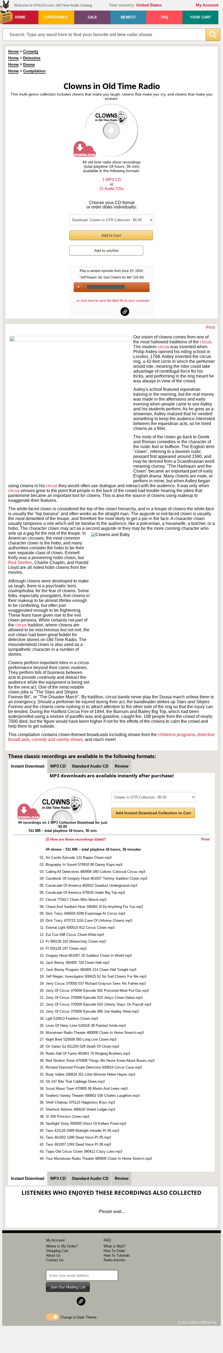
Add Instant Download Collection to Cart (153, 813)
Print (210, 327)
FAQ (164, 17)
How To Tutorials (117, 1255)
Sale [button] (92, 17)
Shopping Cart (57, 1251)
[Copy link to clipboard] (124, 311)
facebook (98, 311)
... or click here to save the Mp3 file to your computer (111, 301)
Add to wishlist (106, 250)
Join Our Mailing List (67, 1287)
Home (20, 17)
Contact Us (55, 1260)
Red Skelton (20, 562)
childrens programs (176, 734)
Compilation (34, 71)
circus (205, 342)
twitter (111, 311)
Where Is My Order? (62, 1246)
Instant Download (27, 766)
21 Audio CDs (111, 188)
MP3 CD (58, 766)
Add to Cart (111, 235)
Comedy (30, 51)
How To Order (114, 1251)
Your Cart (200, 17)
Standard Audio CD (90, 766)
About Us (53, 1255)
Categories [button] (56, 17)
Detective (32, 58)
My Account (207, 5)
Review (122, 766)
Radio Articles (114, 1260)
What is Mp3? (114, 1246)
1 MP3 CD (111, 179)
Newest (128, 17)
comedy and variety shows (57, 739)
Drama (29, 64)
